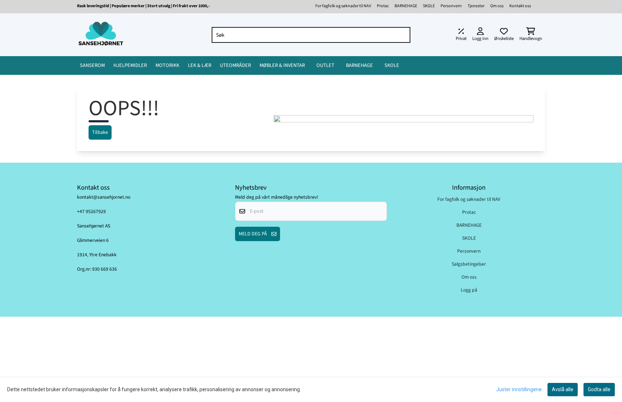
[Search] (403, 35)
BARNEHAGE (406, 6)
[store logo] (101, 35)
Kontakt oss (520, 6)
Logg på (469, 289)
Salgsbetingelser (469, 264)
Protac (383, 6)
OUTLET (325, 65)
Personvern (451, 6)
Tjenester (476, 6)
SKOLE (429, 6)
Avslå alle (562, 389)
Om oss (497, 6)
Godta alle (599, 389)
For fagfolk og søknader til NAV (343, 6)
